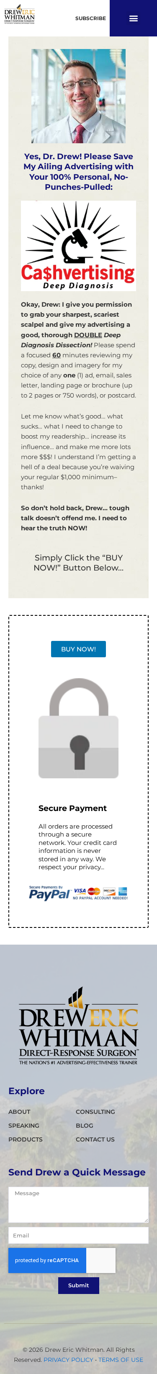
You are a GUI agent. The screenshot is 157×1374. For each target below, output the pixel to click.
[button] (133, 18)
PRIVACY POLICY (68, 1360)
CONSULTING (95, 1112)
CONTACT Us (95, 1139)
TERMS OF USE (120, 1360)
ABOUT (19, 1112)
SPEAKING (23, 1125)
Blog (84, 1125)
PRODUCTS (25, 1139)
